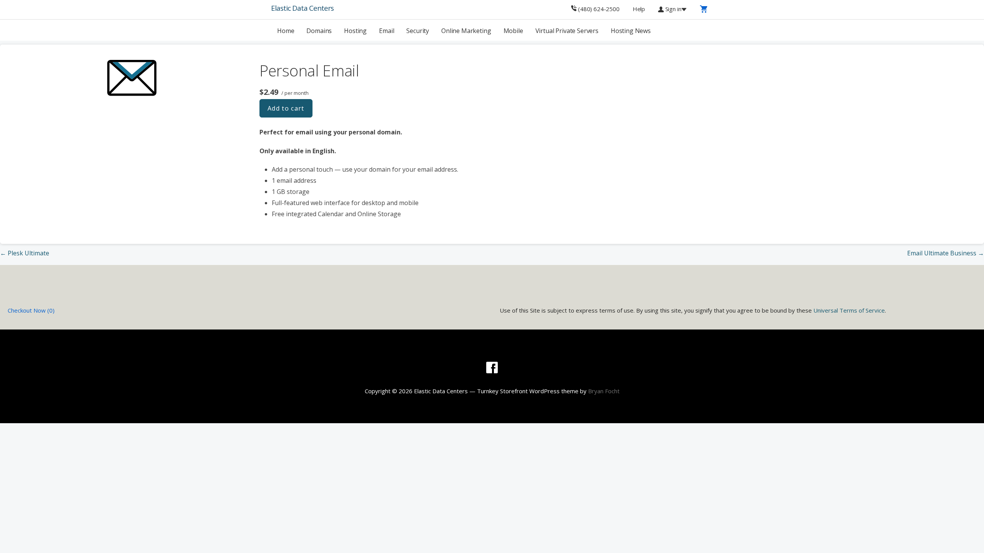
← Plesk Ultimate (24, 253)
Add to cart (286, 108)
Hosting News (631, 30)
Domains (319, 30)
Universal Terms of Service (849, 310)
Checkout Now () (31, 310)
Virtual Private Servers (566, 30)
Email (386, 30)
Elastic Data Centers (302, 8)
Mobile (513, 30)
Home (285, 30)
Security (417, 30)
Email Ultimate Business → (945, 253)
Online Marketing (466, 30)
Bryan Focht (604, 391)
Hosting (355, 30)
